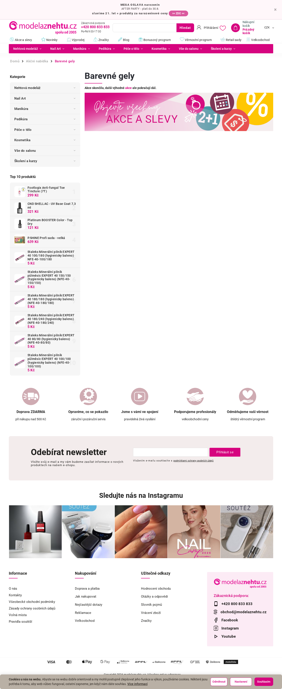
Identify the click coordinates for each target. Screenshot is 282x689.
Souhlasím (263, 681)
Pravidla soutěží (20, 622)
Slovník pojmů (151, 605)
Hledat (185, 28)
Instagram (230, 628)
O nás (13, 589)
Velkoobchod (85, 621)
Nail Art (20, 98)
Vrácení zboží (151, 613)
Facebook (229, 620)
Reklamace (83, 613)
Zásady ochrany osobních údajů (32, 608)
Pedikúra (21, 119)
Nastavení (241, 681)
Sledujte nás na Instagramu (141, 495)
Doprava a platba (87, 589)
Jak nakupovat (85, 596)
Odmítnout (218, 681)
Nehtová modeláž (27, 88)
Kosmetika (22, 140)
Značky (146, 621)
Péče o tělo (23, 130)
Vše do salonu (25, 151)
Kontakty (15, 595)
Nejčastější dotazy (88, 605)
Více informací (137, 684)
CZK (267, 27)
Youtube (228, 636)
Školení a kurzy (25, 161)
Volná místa (18, 615)
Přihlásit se (225, 452)
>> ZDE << (178, 13)
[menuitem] (27, 48)
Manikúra (21, 109)
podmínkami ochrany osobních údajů (193, 460)
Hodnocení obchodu (156, 589)
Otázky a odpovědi (154, 596)
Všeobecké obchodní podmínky (32, 602)
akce (128, 88)
